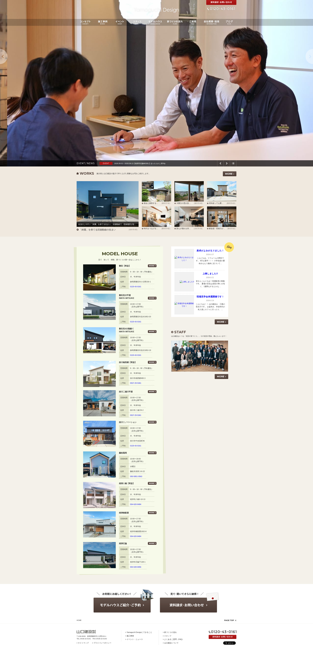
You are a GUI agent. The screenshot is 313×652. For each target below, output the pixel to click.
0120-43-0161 (135, 287)
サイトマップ (83, 643)
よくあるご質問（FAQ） (174, 639)
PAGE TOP (230, 620)
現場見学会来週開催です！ (210, 296)
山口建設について (171, 643)
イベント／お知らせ (119, 22)
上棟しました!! (210, 273)
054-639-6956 (135, 567)
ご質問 (192, 22)
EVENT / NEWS (86, 163)
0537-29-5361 (135, 383)
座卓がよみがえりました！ (210, 250)
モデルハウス (155, 22)
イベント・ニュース (135, 639)
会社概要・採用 (211, 22)
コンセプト (85, 22)
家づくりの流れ (175, 22)
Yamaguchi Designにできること (139, 632)
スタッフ (137, 22)
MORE (228, 173)
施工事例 (102, 22)
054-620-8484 (135, 504)
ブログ (229, 22)
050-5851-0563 (136, 476)
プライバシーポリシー (102, 643)
